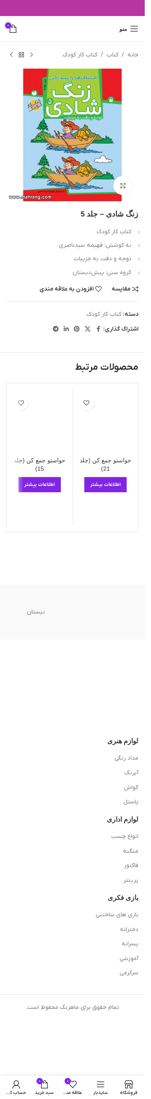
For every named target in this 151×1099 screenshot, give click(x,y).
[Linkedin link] (66, 329)
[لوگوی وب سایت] (72, 28)
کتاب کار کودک (79, 55)
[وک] (109, 612)
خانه (133, 55)
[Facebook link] (98, 329)
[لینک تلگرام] (55, 329)
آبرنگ (131, 773)
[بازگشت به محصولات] (21, 55)
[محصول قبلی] (31, 55)
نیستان (36, 612)
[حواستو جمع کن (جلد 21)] (105, 422)
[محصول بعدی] (11, 55)
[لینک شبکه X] (87, 329)
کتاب (112, 55)
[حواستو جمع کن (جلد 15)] (39, 422)
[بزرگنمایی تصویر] (122, 185)
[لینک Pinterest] (76, 329)
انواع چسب (124, 836)
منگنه (130, 851)
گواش (131, 788)
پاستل (130, 802)
